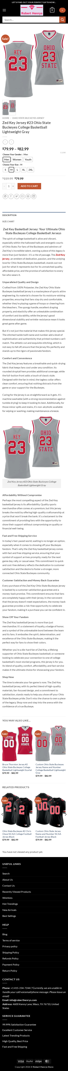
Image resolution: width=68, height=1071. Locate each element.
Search (6, 873)
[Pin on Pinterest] (28, 196)
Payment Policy (10, 964)
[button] (4, 10)
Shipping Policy (10, 952)
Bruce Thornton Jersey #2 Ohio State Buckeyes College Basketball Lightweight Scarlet (17, 767)
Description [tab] (9, 215)
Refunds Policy (10, 958)
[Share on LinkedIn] (33, 196)
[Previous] (2, 821)
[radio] (6, 159)
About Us (7, 879)
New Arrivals (9, 909)
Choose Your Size (11, 165)
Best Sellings (9, 915)
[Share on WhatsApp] (5, 196)
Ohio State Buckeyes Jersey (28, 118)
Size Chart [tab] (8, 221)
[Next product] (5, 142)
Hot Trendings (10, 903)
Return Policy (9, 970)
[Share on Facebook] (11, 196)
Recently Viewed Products (16, 891)
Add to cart (29, 186)
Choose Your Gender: (12, 155)
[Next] (65, 821)
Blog (4, 934)
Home (5, 118)
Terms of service (11, 940)
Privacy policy (9, 946)
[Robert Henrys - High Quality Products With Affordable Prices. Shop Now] (32, 10)
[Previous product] (11, 142)
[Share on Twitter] (16, 196)
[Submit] (62, 19)
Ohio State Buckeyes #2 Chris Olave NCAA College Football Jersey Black (17, 834)
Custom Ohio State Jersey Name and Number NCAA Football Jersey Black (48, 834)
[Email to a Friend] (22, 196)
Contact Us (8, 885)
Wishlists (7, 897)
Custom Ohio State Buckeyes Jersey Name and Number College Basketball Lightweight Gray (51, 768)
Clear (63, 152)
